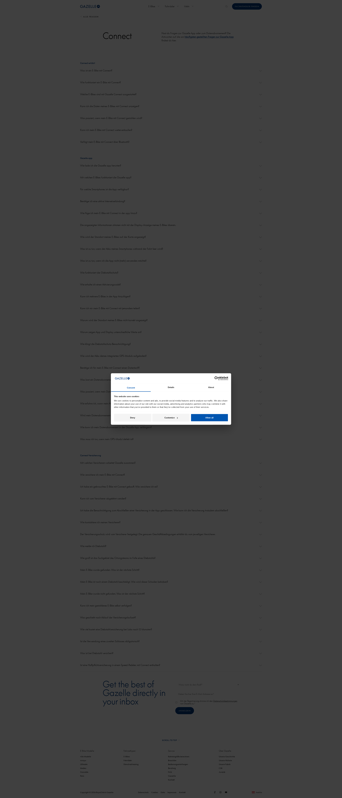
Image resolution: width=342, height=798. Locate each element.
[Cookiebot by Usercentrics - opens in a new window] (216, 378)
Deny (132, 418)
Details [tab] (171, 387)
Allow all (209, 418)
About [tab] (211, 387)
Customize (169, 418)
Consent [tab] (131, 387)
